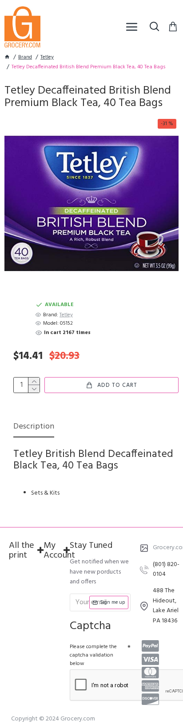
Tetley (47, 57)
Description (33, 427)
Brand (25, 57)
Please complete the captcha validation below (93, 655)
